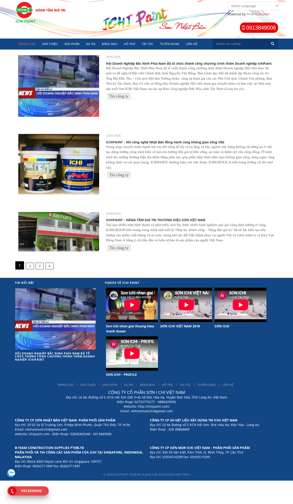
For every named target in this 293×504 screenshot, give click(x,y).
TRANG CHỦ (65, 385)
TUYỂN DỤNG (206, 385)
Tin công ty (118, 96)
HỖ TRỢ (167, 385)
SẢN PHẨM (109, 385)
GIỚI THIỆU (88, 385)
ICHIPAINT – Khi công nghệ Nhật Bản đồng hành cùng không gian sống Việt (165, 142)
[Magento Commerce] (41, 12)
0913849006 (260, 28)
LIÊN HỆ (227, 385)
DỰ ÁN (128, 385)
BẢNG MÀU (147, 385)
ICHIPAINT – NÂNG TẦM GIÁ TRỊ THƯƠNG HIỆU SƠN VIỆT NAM (155, 220)
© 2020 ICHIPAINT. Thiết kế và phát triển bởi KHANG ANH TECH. (146, 474)
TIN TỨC (185, 385)
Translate (262, 14)
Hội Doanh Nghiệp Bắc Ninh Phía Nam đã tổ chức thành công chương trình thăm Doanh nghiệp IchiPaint (189, 63)
